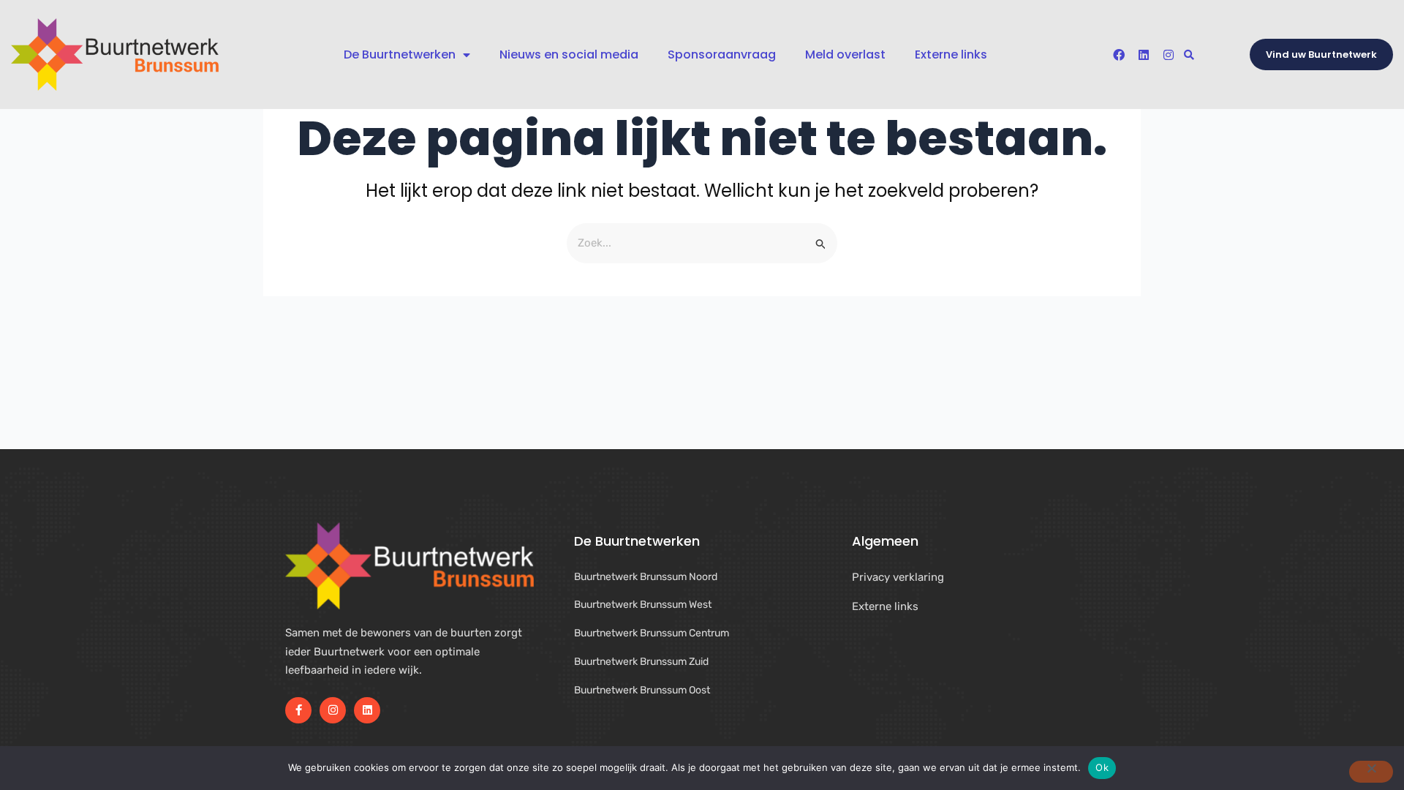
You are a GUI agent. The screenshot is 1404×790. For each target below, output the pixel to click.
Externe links (951, 54)
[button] (1189, 54)
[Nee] (1371, 772)
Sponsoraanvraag (722, 54)
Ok (1102, 767)
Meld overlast (845, 54)
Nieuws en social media (568, 54)
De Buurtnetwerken (400, 54)
